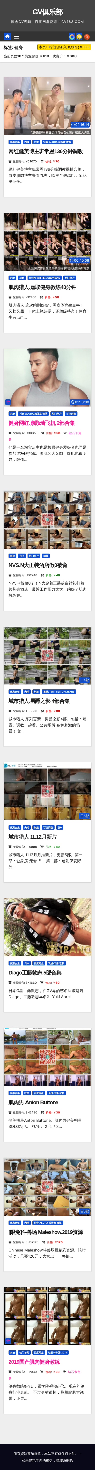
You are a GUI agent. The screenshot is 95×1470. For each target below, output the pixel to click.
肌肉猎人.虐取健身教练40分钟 (42, 287)
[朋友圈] (72, 36)
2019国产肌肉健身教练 (34, 1362)
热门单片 (70, 277)
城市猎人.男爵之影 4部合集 (39, 701)
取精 (21, 277)
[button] (87, 36)
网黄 (45, 555)
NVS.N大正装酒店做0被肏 (38, 565)
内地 (26, 141)
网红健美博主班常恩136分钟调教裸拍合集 (46, 154)
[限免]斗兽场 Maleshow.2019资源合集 (46, 1235)
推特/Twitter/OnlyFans (44, 277)
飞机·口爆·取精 (56, 963)
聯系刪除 (66, 1460)
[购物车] (79, 36)
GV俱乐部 (47, 11)
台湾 (36, 141)
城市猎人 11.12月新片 (33, 837)
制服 (12, 555)
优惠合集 (15, 141)
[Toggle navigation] (16, 36)
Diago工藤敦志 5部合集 (35, 972)
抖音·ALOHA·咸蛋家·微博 (57, 141)
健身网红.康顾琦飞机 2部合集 (42, 423)
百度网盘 (71, 413)
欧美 (26, 1093)
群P (60, 827)
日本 (26, 963)
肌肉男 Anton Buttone (33, 1102)
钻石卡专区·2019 (57, 1352)
